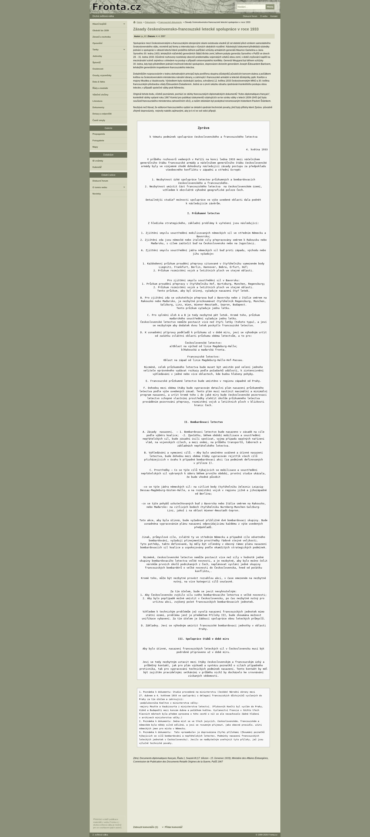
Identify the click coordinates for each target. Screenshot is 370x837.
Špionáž (96, 62)
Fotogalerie (98, 140)
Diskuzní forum (100, 181)
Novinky (96, 194)
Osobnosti (97, 69)
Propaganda (98, 134)
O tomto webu (99, 187)
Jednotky (97, 56)
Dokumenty (150, 22)
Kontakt (274, 16)
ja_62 (143, 36)
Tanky (95, 49)
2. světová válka (100, 835)
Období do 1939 (100, 30)
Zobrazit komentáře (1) (145, 827)
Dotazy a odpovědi (102, 114)
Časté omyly (98, 120)
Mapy (95, 147)
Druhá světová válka (103, 16)
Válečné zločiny (100, 94)
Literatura (97, 101)
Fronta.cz (273, 835)
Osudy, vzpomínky (101, 75)
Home (139, 22)
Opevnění (97, 43)
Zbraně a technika (101, 37)
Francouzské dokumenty (170, 22)
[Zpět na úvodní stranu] (118, 6)
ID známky (97, 161)
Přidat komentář (173, 827)
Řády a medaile (100, 88)
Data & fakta (98, 82)
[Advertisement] (204, 794)
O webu (263, 16)
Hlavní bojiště (99, 24)
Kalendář (97, 167)
